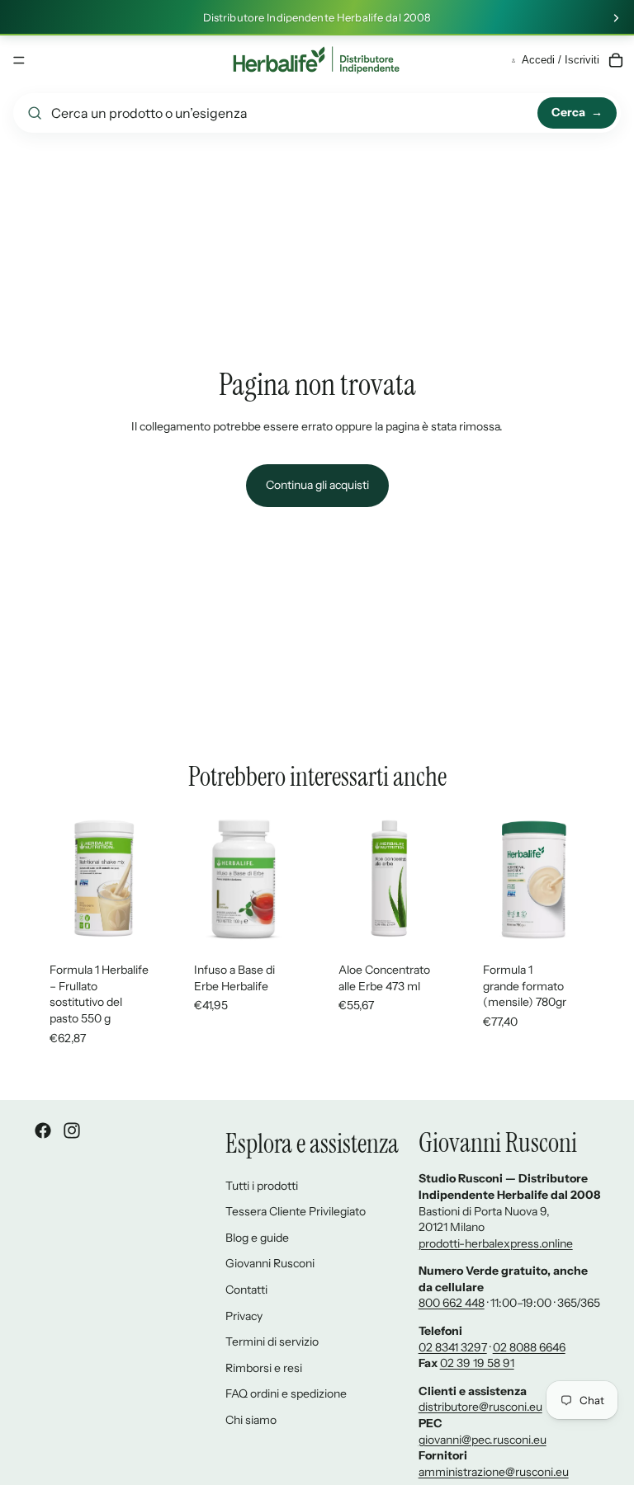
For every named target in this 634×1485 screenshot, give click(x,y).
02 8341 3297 (453, 1347)
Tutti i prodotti (261, 1185)
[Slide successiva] (616, 18)
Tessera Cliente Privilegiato (295, 1211)
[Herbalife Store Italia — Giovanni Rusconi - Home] (316, 60)
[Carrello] (615, 60)
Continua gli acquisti (317, 484)
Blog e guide (257, 1237)
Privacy (244, 1316)
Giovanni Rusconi (270, 1263)
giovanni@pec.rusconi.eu (482, 1439)
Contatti (246, 1289)
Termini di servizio (272, 1341)
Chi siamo (251, 1419)
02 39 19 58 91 (477, 1363)
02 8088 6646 (529, 1347)
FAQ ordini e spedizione (286, 1393)
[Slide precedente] (51, 879)
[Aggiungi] (575, 920)
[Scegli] (142, 920)
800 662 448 (452, 1302)
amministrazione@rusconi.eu (494, 1471)
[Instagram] (72, 1130)
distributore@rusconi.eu (480, 1406)
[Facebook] (43, 1130)
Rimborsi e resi (263, 1367)
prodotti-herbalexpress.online (496, 1243)
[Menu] (19, 60)
